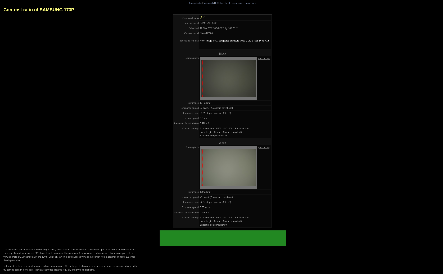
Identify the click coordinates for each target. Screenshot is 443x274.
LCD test (219, 3)
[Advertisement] (223, 238)
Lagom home (250, 3)
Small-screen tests (233, 3)
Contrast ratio (195, 3)
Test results (208, 3)
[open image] (264, 58)
